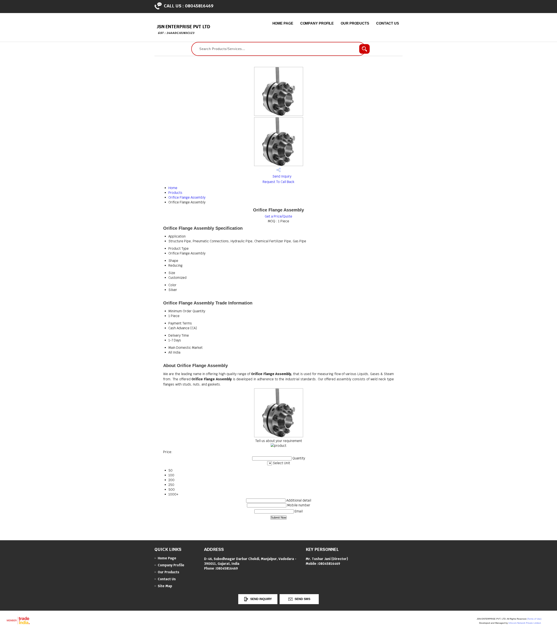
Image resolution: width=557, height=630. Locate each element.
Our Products (355, 23)
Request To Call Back (278, 182)
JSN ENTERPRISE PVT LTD (183, 29)
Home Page (282, 23)
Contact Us (387, 23)
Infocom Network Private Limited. (524, 623)
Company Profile (317, 23)
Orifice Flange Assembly (186, 197)
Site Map (165, 586)
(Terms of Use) (534, 619)
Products (175, 193)
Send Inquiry (281, 176)
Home (172, 188)
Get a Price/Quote (278, 216)
